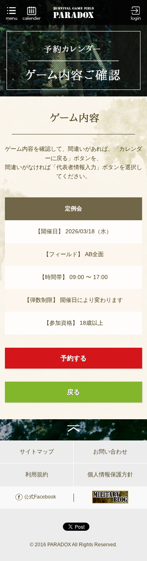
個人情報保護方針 (110, 474)
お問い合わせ (110, 451)
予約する (73, 358)
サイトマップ (37, 451)
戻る (73, 392)
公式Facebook (40, 497)
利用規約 (36, 474)
